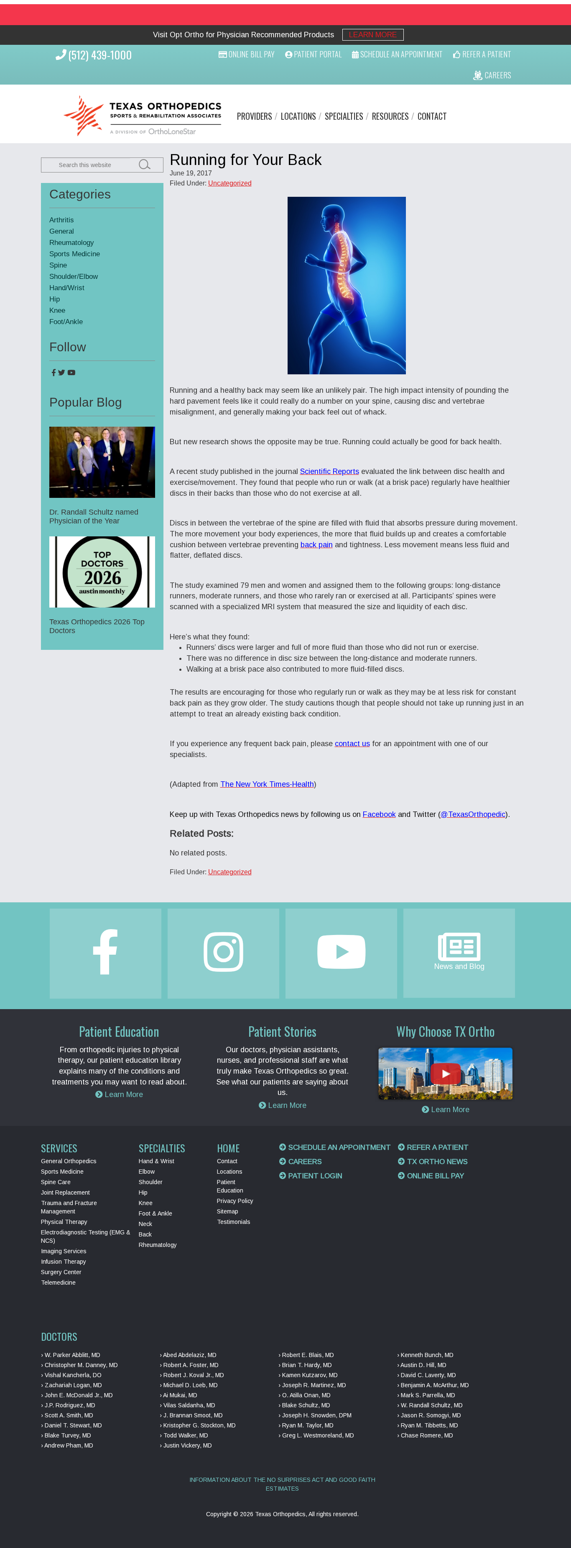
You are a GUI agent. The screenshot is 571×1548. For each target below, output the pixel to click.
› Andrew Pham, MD (67, 1445)
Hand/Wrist (66, 288)
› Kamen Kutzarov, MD (308, 1375)
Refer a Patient (437, 1147)
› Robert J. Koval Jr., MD (192, 1375)
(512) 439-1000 (100, 54)
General (61, 231)
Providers (254, 116)
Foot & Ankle (155, 1213)
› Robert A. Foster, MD (189, 1365)
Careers (304, 1162)
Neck (145, 1224)
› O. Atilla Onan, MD (304, 1395)
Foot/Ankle (66, 322)
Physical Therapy (64, 1221)
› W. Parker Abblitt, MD (70, 1355)
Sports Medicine (74, 254)
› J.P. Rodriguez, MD (68, 1405)
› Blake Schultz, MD (304, 1405)
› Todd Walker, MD (184, 1435)
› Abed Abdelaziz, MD (188, 1355)
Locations (298, 116)
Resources (390, 116)
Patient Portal (317, 54)
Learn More (373, 35)
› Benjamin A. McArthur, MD (433, 1385)
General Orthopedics (69, 1161)
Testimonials (233, 1221)
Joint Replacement (65, 1192)
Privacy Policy (235, 1201)
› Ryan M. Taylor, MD (306, 1425)
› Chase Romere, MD (425, 1435)
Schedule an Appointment (338, 1147)
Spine (58, 265)
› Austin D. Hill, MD (421, 1365)
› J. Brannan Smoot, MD (191, 1415)
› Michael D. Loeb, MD (189, 1385)
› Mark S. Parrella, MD (426, 1395)
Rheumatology (71, 243)
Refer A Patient (486, 54)
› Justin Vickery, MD (186, 1445)
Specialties (344, 116)
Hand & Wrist (156, 1161)
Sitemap (227, 1211)
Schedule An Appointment (401, 54)
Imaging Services (64, 1251)
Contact (432, 116)
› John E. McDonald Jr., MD (77, 1395)
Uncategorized (230, 183)
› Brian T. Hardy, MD (305, 1365)
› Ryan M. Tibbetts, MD (427, 1425)
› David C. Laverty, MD (426, 1375)
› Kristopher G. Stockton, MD (198, 1425)
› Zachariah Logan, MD (71, 1385)
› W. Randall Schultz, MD (430, 1405)
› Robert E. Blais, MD (306, 1355)
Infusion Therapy (63, 1261)
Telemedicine (58, 1282)
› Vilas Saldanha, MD (187, 1405)
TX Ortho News (436, 1162)
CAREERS (497, 75)
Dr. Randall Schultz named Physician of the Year (93, 516)
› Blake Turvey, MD (66, 1435)
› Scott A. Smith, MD (67, 1415)
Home (228, 1147)
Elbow (147, 1171)
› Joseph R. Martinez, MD (312, 1385)
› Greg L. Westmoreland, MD (316, 1435)
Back (145, 1234)
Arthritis (61, 220)
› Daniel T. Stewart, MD (71, 1425)
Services (59, 1147)
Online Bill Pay (251, 54)
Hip (54, 299)
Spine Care (56, 1182)
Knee (57, 310)
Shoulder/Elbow (73, 277)
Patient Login (314, 1176)
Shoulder (151, 1182)
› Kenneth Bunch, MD (425, 1355)
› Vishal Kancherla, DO (71, 1375)
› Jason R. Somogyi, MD (429, 1415)
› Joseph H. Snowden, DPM (315, 1415)
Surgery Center (61, 1272)
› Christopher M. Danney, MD (79, 1365)
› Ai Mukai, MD (178, 1395)
